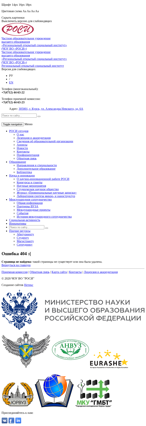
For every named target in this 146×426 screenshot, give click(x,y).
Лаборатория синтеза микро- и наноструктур (46, 196)
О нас (20, 134)
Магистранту (25, 241)
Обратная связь (26, 158)
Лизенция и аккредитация (34, 137)
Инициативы (17, 223)
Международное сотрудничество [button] (30, 199)
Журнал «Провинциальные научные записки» (47, 192)
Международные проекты (33, 209)
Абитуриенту (25, 234)
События (22, 213)
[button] (19, 231)
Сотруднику (25, 244)
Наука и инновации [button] (22, 175)
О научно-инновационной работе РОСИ (43, 179)
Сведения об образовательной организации (45, 141)
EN (11, 82)
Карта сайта (59, 272)
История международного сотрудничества (44, 216)
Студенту (23, 237)
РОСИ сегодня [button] (18, 131)
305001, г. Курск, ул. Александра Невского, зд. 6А (51, 108)
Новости (22, 148)
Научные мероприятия (31, 185)
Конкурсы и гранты (29, 182)
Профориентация (28, 155)
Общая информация (30, 203)
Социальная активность (24, 220)
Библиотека (24, 172)
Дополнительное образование (36, 168)
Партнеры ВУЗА (27, 206)
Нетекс (28, 285)
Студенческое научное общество (38, 189)
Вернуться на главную (16, 265)
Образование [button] (17, 161)
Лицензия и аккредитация (101, 272)
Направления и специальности (37, 165)
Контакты (23, 151)
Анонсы (22, 144)
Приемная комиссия (15, 272)
